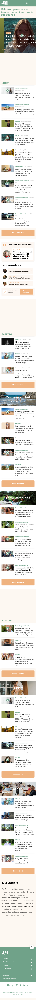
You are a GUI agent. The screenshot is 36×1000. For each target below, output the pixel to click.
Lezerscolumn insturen (10, 972)
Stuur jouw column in (26, 291)
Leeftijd (5, 965)
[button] (30, 959)
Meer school (18, 871)
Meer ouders (18, 774)
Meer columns (18, 385)
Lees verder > (22, 254)
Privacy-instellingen (9, 979)
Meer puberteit (18, 673)
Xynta (21, 994)
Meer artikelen (18, 233)
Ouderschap (7, 969)
